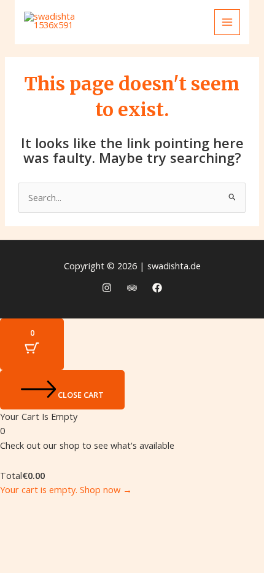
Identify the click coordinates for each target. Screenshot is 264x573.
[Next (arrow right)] (65, 528)
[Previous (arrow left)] (21, 528)
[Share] (109, 507)
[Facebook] (157, 288)
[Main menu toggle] (227, 22)
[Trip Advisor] (132, 288)
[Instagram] (107, 288)
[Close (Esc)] (153, 507)
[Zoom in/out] (21, 507)
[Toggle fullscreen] (65, 507)
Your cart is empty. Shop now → (66, 489)
